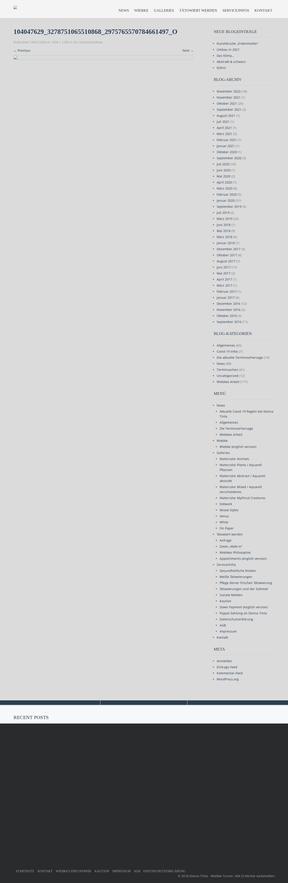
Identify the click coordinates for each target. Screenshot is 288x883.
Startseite (25, 871)
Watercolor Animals (234, 459)
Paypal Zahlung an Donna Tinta (243, 613)
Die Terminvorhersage (236, 428)
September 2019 (229, 206)
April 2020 (224, 182)
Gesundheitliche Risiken (238, 571)
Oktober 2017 (227, 255)
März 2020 (224, 188)
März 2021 (224, 134)
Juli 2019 (223, 212)
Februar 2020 (227, 194)
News (124, 10)
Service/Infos (236, 10)
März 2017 (224, 285)
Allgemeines (226, 345)
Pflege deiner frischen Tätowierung (246, 583)
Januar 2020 (226, 200)
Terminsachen (227, 369)
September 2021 (229, 109)
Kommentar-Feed (230, 673)
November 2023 (229, 91)
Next (188, 50)
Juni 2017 (224, 267)
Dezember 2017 (228, 249)
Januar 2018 (226, 243)
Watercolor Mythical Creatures (243, 498)
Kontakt (263, 10)
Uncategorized (227, 376)
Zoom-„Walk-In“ (231, 546)
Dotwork (226, 504)
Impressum (228, 631)
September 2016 (229, 322)
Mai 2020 (223, 176)
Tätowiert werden (198, 10)
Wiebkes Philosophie (235, 552)
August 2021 (226, 115)
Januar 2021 (226, 146)
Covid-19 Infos (227, 351)
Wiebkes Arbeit (228, 382)
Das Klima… (225, 55)
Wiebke (141, 10)
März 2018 (224, 237)
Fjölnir (221, 68)
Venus (224, 516)
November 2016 (229, 310)
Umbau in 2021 (228, 49)
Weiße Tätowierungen (236, 577)
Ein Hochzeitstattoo (88, 42)
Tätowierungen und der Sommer (244, 589)
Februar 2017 (227, 291)
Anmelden (224, 661)
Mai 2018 (223, 231)
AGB (223, 625)
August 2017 (226, 261)
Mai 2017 (223, 273)
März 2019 (224, 219)
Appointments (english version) (243, 558)
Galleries (164, 10)
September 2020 (229, 158)
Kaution (225, 601)
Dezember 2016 (228, 303)
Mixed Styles (229, 510)
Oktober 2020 (227, 152)
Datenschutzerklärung (236, 619)
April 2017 (224, 279)
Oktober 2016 (227, 316)
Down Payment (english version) (244, 607)
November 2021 (229, 97)
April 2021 (224, 128)
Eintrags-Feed (227, 667)
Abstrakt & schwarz (231, 62)
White (224, 522)
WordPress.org (228, 679)
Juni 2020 (224, 170)
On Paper (227, 528)
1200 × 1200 (60, 42)
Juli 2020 (223, 164)
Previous (22, 50)
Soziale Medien (231, 595)
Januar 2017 (226, 297)
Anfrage (226, 540)
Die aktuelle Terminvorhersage (240, 357)
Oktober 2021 (227, 103)
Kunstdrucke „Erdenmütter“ (238, 43)
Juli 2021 (223, 122)
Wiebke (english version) (238, 447)
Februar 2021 (227, 140)
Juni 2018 (224, 225)
